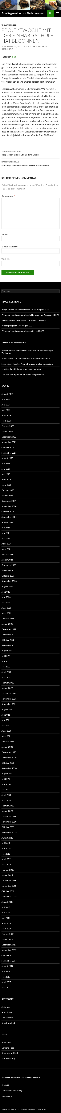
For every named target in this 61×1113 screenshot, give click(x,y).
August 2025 (7, 458)
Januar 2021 (7, 747)
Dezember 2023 (8, 565)
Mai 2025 (5, 474)
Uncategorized (9, 25)
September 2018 (9, 896)
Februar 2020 (7, 805)
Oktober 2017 (7, 955)
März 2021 (6, 736)
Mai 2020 (5, 789)
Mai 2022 (5, 666)
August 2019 (7, 837)
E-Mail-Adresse (9, 246)
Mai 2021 (5, 725)
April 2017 (6, 982)
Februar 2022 (7, 682)
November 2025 (8, 442)
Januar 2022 (7, 688)
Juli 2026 (5, 399)
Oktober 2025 (7, 447)
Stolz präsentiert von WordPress (33, 1109)
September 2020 (9, 768)
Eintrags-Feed (7, 1047)
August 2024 (7, 522)
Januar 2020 (7, 811)
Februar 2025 (7, 490)
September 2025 (9, 452)
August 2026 (7, 394)
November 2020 (8, 757)
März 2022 (6, 677)
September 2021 (9, 704)
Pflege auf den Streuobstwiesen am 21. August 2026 (25, 309)
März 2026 (6, 420)
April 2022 (6, 672)
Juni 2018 (6, 912)
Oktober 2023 (7, 575)
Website (5, 259)
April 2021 (6, 731)
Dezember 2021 (8, 693)
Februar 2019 (7, 870)
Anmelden (6, 1042)
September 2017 (9, 960)
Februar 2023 (7, 618)
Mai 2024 (5, 538)
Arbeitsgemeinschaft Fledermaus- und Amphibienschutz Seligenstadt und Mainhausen (24, 13)
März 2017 (6, 987)
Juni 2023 (6, 597)
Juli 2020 (5, 779)
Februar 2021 (7, 741)
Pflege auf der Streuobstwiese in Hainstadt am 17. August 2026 (30, 315)
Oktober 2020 (7, 763)
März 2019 (6, 864)
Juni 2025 (6, 469)
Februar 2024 (7, 554)
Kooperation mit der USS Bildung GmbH (20, 153)
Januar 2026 (7, 431)
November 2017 (8, 950)
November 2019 (8, 821)
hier (13, 56)
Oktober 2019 (7, 827)
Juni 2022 (6, 661)
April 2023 (6, 608)
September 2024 (9, 517)
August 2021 (7, 709)
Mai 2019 (5, 853)
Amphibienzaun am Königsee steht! (37, 364)
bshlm (28, 46)
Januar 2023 (7, 624)
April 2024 (6, 543)
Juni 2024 (6, 533)
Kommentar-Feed (9, 1053)
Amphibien (6, 1012)
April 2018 (6, 923)
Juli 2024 (5, 527)
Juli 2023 (5, 592)
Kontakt (5, 1085)
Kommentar (8, 195)
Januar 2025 (7, 495)
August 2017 (7, 966)
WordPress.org (8, 1058)
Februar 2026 (7, 426)
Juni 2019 (6, 848)
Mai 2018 (5, 918)
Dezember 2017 (8, 944)
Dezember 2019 (8, 816)
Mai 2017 (5, 976)
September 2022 (9, 645)
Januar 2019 (7, 875)
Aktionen (5, 1007)
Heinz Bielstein (8, 350)
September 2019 (9, 832)
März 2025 (6, 485)
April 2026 (6, 415)
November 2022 (8, 634)
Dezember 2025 (8, 436)
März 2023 (6, 613)
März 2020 (6, 800)
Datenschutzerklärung (11, 1090)
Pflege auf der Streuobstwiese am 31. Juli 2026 (22, 331)
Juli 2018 (5, 907)
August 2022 (7, 650)
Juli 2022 (5, 656)
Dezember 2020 (8, 752)
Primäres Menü (57, 13)
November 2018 (8, 886)
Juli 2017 (5, 971)
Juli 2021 (5, 714)
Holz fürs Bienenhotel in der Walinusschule (30, 358)
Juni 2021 (6, 720)
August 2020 (7, 773)
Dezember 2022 (8, 629)
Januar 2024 (7, 559)
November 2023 (8, 570)
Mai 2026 (5, 410)
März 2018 (6, 928)
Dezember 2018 (8, 880)
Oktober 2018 (7, 891)
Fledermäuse (7, 1017)
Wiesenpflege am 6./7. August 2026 (17, 325)
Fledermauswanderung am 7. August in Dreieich (23, 320)
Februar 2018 (7, 934)
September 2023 (9, 581)
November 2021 (8, 698)
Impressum (6, 1096)
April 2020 (6, 795)
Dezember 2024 (8, 501)
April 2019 (6, 859)
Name (4, 234)
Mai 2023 (5, 602)
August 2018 (7, 902)
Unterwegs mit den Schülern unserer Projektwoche (25, 164)
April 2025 (6, 479)
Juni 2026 (6, 404)
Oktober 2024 (7, 511)
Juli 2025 (5, 463)
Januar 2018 (7, 939)
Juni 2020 (6, 784)
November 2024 (8, 506)
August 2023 (7, 586)
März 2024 (6, 549)
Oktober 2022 (7, 640)
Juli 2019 (5, 843)
